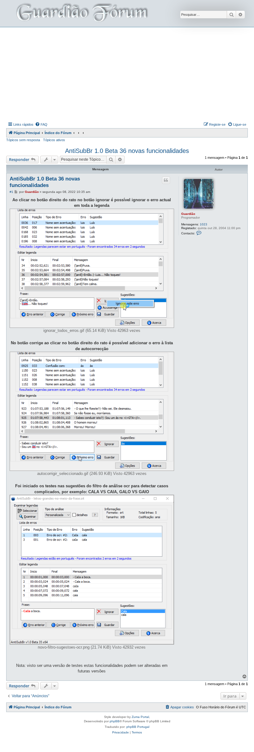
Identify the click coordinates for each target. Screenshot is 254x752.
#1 (11, 191)
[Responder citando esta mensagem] (166, 180)
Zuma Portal (140, 717)
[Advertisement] (130, 73)
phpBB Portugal (137, 726)
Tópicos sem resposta (23, 140)
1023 (203, 224)
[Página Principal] (81, 13)
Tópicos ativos (54, 140)
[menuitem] (41, 124)
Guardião (188, 213)
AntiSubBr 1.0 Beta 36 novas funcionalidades (127, 150)
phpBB (115, 721)
